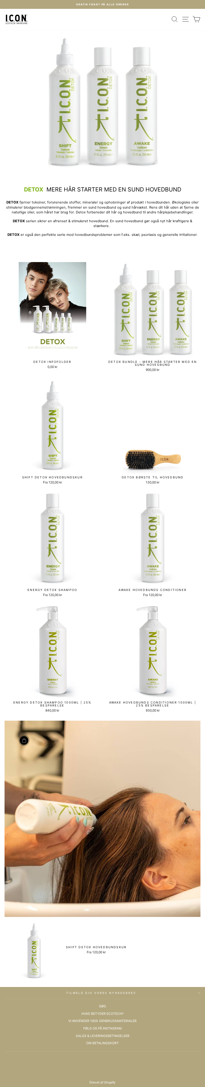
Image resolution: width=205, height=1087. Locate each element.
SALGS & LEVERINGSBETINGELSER (102, 1036)
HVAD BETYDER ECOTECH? (102, 1014)
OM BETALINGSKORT (102, 1043)
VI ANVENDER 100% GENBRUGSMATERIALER (102, 1021)
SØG (102, 1006)
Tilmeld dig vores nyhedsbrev (101, 992)
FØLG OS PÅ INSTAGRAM (102, 1028)
